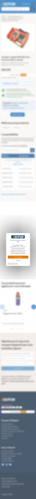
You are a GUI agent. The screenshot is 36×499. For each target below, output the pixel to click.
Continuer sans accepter (12, 263)
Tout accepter (18, 257)
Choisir (18, 260)
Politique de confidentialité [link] (13, 264)
